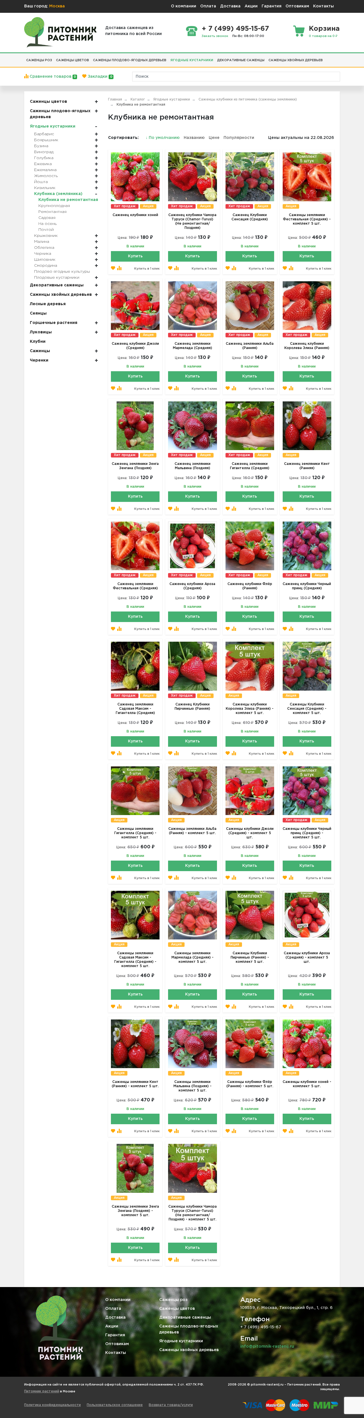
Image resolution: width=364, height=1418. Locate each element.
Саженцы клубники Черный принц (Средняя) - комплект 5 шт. (307, 833)
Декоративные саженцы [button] (240, 60)
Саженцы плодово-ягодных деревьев (188, 1329)
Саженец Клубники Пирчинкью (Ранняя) (192, 706)
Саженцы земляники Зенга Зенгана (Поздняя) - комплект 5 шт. (135, 1211)
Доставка (230, 6)
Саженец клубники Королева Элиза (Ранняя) (306, 346)
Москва (57, 6)
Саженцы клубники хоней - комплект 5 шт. (307, 1084)
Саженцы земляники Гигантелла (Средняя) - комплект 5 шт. (135, 833)
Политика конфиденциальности (52, 1405)
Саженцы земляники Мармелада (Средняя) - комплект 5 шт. (192, 957)
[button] (327, 58)
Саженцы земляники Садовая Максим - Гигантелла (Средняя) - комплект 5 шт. (135, 960)
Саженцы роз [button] (39, 60)
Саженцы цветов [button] (72, 60)
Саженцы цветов (177, 1308)
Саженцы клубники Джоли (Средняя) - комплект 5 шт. (250, 833)
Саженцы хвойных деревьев (189, 1350)
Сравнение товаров (52, 76)
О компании (183, 6)
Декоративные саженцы (185, 1317)
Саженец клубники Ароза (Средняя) (192, 586)
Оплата (208, 6)
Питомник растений (41, 1391)
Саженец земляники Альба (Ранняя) (250, 346)
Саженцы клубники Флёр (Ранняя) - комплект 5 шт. (249, 1084)
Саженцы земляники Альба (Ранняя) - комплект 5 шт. (192, 831)
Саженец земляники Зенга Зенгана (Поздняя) (135, 466)
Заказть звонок (215, 36)
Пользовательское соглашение (115, 1405)
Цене (214, 137)
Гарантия (272, 6)
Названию (194, 137)
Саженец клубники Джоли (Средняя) (135, 346)
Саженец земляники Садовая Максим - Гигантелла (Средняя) (135, 709)
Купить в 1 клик (147, 268)
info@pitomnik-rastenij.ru (267, 1346)
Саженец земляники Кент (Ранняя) (307, 466)
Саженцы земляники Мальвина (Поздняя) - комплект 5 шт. (192, 1086)
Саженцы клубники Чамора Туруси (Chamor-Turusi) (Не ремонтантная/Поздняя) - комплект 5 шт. (192, 1213)
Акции (251, 6)
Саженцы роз (173, 1300)
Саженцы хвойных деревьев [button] (295, 60)
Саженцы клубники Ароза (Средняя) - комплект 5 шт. (307, 957)
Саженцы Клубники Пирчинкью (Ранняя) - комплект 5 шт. (250, 957)
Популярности (239, 137)
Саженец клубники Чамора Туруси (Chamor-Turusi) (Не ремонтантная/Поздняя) (192, 221)
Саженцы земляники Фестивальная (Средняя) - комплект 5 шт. (307, 219)
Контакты (323, 6)
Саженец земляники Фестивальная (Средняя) (135, 586)
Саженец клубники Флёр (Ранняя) (250, 586)
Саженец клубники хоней (135, 215)
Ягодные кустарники (181, 1341)
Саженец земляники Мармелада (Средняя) (192, 346)
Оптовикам (297, 6)
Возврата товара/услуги (171, 1405)
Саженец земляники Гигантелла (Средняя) (249, 466)
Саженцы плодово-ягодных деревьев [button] (129, 60)
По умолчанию (163, 137)
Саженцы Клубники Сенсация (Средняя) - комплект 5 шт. (306, 709)
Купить (135, 256)
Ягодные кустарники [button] (191, 60)
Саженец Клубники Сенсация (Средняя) (249, 217)
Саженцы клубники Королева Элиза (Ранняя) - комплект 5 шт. (250, 709)
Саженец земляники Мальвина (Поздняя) (192, 466)
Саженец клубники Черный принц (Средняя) (307, 586)
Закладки (99, 76)
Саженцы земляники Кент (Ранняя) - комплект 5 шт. (135, 1084)
